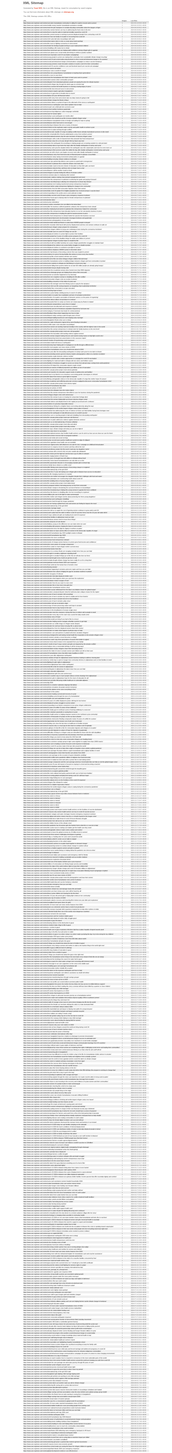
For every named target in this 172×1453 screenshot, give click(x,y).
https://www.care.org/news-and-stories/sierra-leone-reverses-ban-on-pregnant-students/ (50, 435)
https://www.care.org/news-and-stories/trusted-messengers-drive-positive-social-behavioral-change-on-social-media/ (59, 1333)
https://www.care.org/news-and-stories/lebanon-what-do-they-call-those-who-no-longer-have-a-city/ (53, 168)
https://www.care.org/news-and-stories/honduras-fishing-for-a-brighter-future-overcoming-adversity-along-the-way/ (58, 406)
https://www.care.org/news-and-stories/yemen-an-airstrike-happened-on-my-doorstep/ (49, 274)
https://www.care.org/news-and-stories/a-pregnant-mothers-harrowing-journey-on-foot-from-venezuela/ (55, 485)
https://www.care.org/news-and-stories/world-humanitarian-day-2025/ (44, 535)
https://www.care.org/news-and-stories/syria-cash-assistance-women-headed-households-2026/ (53, 1181)
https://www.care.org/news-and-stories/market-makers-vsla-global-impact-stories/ (48, 1435)
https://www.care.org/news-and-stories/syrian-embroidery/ (41, 202)
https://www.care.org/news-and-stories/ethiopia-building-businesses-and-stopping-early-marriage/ (53, 317)
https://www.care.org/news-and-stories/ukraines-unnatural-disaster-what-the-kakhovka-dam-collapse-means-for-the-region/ (61, 592)
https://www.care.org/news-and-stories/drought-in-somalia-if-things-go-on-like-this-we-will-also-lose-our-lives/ (56, 555)
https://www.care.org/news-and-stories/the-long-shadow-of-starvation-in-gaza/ (47, 950)
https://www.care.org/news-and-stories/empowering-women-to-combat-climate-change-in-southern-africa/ (55, 845)
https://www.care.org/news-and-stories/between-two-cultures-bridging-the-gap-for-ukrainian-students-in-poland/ (57, 571)
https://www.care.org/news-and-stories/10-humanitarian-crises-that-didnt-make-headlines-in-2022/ (53, 653)
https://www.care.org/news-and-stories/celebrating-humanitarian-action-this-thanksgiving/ (50, 1149)
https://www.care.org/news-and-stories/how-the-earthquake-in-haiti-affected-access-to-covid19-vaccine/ (55, 413)
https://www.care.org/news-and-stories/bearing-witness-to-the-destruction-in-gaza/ (48, 923)
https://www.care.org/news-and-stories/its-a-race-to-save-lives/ (42, 75)
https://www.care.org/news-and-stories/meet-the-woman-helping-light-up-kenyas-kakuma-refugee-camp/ (55, 399)
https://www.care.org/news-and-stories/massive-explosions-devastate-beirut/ (47, 859)
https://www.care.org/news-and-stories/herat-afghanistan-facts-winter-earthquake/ (48, 664)
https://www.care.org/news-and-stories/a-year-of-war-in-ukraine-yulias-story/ (47, 601)
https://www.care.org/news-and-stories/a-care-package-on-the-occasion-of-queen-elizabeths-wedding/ (54, 755)
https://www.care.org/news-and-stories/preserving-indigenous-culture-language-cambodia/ (51, 111)
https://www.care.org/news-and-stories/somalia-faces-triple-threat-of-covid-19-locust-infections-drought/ (55, 818)
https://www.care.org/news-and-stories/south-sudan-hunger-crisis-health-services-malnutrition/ (52, 1308)
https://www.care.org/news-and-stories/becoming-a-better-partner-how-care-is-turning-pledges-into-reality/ (56, 1247)
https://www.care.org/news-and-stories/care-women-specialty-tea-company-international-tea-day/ (53, 1267)
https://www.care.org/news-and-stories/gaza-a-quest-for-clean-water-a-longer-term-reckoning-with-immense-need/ (58, 961)
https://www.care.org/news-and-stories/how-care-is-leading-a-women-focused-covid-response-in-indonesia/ (56, 744)
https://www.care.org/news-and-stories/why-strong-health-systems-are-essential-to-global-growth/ (53, 1274)
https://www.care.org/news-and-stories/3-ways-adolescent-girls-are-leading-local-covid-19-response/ (54, 515)
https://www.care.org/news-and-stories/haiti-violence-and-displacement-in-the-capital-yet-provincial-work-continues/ (58, 401)
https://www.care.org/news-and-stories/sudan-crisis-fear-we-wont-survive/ (46, 1188)
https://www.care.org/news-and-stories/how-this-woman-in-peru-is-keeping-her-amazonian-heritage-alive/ (55, 397)
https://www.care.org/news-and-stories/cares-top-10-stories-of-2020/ (44, 898)
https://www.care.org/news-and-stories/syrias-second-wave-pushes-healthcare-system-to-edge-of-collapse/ (56, 440)
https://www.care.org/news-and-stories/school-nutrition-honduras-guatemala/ (46, 109)
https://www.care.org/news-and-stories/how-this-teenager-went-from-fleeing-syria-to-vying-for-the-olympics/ (56, 283)
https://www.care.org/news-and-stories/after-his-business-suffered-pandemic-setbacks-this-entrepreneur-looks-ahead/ (59, 206)
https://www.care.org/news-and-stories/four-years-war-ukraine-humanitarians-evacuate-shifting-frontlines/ (55, 1095)
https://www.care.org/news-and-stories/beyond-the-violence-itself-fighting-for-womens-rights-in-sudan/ (54, 1265)
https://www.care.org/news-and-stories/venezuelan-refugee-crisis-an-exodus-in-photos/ (50, 279)
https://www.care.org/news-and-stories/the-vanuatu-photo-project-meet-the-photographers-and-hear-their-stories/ (58, 877)
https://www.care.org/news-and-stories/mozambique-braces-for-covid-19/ (45, 1346)
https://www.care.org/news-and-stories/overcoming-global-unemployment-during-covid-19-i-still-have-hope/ (56, 775)
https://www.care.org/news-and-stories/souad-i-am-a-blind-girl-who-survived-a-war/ (48, 107)
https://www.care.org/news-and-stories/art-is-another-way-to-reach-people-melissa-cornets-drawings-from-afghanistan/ (60, 676)
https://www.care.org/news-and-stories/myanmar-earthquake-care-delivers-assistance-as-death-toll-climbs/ (56, 972)
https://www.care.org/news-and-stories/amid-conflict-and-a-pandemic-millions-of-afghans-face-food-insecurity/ (57, 757)
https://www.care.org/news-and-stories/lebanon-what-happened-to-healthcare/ (47, 1238)
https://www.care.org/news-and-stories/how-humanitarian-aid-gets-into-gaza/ (46, 941)
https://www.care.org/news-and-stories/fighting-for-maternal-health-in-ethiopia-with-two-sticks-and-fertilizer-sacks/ (58, 360)
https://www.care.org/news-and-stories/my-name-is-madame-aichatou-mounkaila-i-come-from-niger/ (54, 1061)
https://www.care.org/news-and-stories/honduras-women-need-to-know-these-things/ (49, 519)
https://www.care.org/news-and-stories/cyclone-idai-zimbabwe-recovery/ (45, 1380)
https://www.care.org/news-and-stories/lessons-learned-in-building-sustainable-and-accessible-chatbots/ (55, 857)
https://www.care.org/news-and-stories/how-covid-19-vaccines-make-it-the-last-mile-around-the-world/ (54, 746)
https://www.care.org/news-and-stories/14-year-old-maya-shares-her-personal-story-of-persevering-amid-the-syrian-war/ (60, 1324)
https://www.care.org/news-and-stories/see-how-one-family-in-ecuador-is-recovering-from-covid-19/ (54, 36)
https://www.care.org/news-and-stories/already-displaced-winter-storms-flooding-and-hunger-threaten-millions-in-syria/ (59, 1330)
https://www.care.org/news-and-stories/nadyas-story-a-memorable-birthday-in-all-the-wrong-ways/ (53, 646)
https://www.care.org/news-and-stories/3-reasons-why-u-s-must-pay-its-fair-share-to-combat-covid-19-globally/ (57, 725)
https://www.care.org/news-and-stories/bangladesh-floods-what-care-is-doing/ (47, 320)
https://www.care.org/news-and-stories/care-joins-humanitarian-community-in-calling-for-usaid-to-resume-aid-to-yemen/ (59, 23)
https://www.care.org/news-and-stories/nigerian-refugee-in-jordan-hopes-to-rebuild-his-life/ (50, 240)
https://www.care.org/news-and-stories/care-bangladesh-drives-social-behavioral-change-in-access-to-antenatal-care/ (59, 1038)
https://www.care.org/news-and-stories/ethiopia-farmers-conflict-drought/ (45, 1154)
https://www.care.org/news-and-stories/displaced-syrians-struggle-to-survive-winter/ (49, 703)
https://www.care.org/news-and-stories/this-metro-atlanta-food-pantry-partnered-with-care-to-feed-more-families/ (57, 773)
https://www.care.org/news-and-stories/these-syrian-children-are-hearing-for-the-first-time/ (51, 893)
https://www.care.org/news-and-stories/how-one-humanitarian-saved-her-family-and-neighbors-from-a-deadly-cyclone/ (59, 1056)
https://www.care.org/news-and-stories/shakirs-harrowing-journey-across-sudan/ (48, 1201)
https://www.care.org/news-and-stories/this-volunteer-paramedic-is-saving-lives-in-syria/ (50, 712)
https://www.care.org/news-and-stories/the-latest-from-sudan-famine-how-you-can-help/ (50, 1195)
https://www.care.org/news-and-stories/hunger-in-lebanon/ (41, 852)
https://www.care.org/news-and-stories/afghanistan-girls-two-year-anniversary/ (47, 673)
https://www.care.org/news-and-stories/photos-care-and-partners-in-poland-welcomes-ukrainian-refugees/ (55, 632)
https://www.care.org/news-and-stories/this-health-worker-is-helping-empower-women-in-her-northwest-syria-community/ (60, 714)
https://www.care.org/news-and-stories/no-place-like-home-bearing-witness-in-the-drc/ (49, 1068)
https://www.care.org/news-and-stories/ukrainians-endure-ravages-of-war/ (46, 580)
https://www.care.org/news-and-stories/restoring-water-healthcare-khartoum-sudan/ (49, 1285)
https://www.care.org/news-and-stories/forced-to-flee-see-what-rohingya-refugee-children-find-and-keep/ (55, 259)
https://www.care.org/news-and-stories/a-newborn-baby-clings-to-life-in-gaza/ (47, 925)
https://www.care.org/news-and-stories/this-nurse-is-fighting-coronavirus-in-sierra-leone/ (50, 43)
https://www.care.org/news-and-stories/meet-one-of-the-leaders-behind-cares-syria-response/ (52, 861)
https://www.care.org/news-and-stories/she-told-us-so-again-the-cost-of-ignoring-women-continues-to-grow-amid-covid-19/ (61, 510)
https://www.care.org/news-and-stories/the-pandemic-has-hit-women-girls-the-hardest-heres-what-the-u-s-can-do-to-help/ (60, 825)
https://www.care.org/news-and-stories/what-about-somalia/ (41, 886)
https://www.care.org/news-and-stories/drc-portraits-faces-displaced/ (44, 1151)
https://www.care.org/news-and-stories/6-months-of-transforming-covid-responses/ (48, 340)
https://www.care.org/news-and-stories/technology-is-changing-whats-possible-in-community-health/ (54, 1215)
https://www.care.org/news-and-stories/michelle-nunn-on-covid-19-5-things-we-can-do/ (50, 231)
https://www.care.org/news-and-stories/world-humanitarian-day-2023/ (44, 385)
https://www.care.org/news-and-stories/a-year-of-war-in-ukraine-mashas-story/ (47, 1029)
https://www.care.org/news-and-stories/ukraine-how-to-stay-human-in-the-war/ (47, 608)
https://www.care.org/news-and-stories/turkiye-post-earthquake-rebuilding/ (46, 499)
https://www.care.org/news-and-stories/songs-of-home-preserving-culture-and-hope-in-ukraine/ (52, 605)
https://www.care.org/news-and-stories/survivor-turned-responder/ (43, 975)
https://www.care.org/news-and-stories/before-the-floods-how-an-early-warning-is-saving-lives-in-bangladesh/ (57, 1394)
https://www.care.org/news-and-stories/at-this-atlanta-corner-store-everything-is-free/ (49, 689)
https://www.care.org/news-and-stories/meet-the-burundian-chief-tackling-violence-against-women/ (53, 333)
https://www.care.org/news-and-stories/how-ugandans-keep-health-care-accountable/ (49, 442)
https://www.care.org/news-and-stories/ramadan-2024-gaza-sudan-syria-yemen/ (48, 936)
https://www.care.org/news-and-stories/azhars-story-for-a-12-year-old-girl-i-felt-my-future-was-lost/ (53, 141)
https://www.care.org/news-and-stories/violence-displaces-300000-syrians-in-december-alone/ (52, 249)
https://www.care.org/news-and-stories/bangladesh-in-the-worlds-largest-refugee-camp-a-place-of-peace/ (55, 408)
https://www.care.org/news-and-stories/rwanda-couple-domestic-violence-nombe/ (48, 356)
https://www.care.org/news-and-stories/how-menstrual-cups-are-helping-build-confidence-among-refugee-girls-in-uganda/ (60, 50)
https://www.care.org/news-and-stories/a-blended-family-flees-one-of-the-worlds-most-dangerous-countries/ (56, 911)
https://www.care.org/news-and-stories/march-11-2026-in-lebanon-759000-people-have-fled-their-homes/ (55, 1138)
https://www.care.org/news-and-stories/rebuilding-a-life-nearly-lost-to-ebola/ (46, 48)
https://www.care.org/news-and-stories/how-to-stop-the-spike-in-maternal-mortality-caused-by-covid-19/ (55, 32)
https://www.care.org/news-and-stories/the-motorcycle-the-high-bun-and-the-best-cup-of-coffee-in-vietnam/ (56, 453)
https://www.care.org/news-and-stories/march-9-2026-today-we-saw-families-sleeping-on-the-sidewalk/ (55, 1124)
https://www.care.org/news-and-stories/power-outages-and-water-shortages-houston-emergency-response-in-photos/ (59, 814)
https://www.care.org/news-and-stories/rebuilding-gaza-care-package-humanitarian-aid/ (50, 966)
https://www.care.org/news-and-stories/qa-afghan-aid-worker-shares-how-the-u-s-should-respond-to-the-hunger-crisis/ (59, 816)
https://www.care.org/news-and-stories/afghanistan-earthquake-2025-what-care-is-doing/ (50, 1235)
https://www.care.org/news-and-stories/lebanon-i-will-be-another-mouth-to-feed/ (47, 170)
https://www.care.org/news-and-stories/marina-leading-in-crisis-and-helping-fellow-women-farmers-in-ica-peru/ (57, 1423)
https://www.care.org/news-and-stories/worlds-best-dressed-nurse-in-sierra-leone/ (48, 89)
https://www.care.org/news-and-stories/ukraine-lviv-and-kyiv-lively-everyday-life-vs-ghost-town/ (52, 626)
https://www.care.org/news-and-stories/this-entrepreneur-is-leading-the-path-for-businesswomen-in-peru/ (55, 213)
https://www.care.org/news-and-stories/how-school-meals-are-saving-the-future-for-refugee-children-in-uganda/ (57, 1446)
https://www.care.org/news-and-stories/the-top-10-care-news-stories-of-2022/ (47, 875)
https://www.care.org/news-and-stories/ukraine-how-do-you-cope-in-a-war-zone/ (48, 583)
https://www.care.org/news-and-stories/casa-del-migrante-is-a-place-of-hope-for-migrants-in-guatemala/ (55, 730)
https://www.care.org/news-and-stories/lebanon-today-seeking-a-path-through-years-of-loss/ (51, 315)
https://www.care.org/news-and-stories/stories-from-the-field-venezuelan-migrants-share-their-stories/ (54, 188)
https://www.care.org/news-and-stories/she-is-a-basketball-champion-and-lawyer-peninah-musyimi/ (53, 1011)
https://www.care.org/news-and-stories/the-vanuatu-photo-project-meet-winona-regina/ (49, 383)
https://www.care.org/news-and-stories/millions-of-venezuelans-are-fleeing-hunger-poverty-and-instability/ (55, 864)
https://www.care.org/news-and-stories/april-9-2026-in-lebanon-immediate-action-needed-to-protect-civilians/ (56, 1231)
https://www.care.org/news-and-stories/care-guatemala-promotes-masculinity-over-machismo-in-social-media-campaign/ (60, 1040)
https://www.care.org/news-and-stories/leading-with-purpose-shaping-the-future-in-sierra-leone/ (52, 526)
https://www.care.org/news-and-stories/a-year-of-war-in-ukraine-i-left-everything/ (48, 594)
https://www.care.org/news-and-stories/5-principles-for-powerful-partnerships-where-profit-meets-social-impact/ (57, 1328)
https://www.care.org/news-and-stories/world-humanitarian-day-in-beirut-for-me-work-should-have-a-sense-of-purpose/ (59, 1111)
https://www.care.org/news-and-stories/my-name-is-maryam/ (42, 802)
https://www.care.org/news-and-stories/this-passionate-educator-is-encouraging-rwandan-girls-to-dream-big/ (56, 462)
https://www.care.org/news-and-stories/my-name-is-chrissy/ (41, 796)
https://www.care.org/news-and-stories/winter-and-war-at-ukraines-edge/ (45, 603)
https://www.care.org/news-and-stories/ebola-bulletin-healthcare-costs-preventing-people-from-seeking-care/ (56, 1405)
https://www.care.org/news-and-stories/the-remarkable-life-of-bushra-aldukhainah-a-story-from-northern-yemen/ (57, 134)
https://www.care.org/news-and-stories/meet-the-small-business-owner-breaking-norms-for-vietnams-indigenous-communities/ (62, 1351)
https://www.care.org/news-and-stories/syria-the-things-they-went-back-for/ (46, 1000)
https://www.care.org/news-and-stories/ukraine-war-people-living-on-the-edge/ (47, 1090)
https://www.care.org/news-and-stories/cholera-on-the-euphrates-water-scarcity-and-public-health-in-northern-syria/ (58, 127)
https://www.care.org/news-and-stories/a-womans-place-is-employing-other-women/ (49, 175)
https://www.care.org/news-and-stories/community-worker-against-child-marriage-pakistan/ (51, 1378)
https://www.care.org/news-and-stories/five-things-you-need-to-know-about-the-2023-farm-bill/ (52, 737)
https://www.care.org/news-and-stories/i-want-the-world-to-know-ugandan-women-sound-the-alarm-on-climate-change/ (59, 1059)
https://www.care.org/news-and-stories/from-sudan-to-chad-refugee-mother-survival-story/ (51, 546)
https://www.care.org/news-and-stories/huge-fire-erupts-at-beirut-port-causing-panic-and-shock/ (52, 1104)
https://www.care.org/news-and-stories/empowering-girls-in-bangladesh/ (45, 1052)
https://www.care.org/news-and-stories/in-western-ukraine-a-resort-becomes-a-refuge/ (50, 637)
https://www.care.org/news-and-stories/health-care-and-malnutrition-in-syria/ (46, 698)
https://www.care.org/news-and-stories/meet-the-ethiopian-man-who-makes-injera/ (48, 390)
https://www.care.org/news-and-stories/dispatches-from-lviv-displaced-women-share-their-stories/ (53, 628)
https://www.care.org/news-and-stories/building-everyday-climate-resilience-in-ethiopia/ (49, 159)
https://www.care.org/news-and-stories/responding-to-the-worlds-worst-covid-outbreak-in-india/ (52, 193)
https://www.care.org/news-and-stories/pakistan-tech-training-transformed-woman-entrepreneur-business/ (55, 184)
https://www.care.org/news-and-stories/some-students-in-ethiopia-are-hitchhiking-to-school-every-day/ (54, 263)
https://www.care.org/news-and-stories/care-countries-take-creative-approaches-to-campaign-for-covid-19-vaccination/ (60, 358)
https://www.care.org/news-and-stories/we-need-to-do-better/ (42, 68)
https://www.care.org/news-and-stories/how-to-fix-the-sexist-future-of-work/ (46, 1161)
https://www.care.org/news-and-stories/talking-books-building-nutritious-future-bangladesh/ (51, 1421)
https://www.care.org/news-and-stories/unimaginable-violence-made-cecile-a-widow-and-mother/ (52, 830)
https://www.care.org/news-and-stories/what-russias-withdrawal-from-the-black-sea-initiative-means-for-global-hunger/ (59, 589)
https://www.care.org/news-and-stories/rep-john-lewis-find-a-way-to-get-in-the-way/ (48, 1072)
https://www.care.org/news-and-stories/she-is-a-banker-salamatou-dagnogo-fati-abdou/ (50, 685)
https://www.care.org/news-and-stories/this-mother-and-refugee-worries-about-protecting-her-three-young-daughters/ (59, 496)
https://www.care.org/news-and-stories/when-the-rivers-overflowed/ (44, 537)
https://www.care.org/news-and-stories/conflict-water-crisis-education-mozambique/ (49, 324)
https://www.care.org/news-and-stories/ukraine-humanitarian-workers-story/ (46, 587)
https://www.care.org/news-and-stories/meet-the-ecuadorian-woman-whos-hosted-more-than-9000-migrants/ (56, 270)
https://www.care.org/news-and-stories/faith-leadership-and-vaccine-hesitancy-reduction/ (50, 882)
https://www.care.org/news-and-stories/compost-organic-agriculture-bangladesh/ (48, 91)
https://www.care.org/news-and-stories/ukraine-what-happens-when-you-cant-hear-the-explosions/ (53, 578)
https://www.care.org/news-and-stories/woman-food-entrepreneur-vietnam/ (46, 540)
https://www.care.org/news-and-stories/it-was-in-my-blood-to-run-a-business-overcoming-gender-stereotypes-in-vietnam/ (60, 374)
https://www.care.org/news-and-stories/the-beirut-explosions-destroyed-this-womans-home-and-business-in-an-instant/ (59, 1122)
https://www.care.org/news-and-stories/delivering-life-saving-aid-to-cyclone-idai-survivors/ (50, 1385)
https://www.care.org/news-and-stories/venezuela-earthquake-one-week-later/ (47, 1292)
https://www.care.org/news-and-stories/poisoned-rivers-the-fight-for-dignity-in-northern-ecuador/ (52, 528)
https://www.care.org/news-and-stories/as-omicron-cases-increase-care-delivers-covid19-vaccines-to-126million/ (58, 1142)
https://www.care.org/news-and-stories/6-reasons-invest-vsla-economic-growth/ (47, 1444)
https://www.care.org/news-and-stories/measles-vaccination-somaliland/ (45, 1439)
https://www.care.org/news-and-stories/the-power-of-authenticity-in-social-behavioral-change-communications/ (57, 1419)
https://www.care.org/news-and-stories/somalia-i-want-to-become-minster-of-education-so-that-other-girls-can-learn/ (59, 166)
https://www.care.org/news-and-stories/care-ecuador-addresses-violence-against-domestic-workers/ (54, 419)
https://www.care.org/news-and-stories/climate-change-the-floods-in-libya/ (45, 100)
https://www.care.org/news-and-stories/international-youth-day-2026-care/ (46, 1412)
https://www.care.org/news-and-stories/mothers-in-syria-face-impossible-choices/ (48, 404)
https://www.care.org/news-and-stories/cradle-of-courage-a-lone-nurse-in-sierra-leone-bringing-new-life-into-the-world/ (59, 1002)
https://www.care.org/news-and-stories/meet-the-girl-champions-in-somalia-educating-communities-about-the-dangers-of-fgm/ (61, 27)
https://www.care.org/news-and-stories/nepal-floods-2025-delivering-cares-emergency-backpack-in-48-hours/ (57, 1430)
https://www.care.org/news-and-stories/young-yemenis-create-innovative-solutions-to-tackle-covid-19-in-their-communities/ (61, 64)
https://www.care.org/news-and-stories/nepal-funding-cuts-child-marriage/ (45, 988)
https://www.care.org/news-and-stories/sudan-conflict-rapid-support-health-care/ (48, 1208)
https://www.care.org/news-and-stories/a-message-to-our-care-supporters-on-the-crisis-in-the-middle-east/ (56, 963)
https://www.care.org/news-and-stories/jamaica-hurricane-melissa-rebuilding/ (46, 1244)
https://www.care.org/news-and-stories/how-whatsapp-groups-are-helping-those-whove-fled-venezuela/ (55, 272)
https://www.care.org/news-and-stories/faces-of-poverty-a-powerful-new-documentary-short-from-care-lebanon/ (57, 734)
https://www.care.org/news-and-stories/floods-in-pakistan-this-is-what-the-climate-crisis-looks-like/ (53, 163)
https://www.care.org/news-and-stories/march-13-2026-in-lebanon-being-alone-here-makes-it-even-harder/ (56, 1167)
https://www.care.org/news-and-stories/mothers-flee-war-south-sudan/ (44, 1281)
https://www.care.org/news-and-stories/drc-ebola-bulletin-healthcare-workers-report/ (49, 1340)
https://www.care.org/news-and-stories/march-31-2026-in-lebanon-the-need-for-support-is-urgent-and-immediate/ (58, 1222)
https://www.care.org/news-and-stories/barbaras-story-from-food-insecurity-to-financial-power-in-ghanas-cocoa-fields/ (59, 154)
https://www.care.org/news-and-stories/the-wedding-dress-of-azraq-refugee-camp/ (48, 481)
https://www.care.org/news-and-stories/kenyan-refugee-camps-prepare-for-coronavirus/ (50, 227)
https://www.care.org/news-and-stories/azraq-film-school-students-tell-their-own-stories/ (50, 256)
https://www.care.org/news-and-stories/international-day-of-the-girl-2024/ (45, 506)
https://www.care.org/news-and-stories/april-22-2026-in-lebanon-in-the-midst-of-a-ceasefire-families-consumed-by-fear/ (59, 1258)
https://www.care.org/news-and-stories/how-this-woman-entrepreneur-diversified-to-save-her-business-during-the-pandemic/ (61, 392)
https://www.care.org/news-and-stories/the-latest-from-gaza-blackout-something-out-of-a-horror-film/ (54, 1163)
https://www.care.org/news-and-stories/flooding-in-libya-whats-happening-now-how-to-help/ (51, 313)
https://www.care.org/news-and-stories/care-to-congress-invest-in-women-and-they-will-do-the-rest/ (54, 447)
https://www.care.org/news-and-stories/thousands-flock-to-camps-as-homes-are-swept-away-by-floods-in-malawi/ (58, 302)
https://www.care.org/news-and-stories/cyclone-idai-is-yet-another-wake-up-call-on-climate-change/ (53, 1383)
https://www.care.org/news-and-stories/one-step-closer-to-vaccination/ (45, 431)
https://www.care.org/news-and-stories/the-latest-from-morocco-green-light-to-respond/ (50, 376)
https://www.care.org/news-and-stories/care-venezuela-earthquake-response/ (47, 1317)
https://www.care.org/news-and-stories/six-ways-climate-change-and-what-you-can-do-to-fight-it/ (53, 428)
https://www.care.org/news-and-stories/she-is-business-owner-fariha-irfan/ (46, 766)
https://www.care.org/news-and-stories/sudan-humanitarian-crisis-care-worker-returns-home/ (52, 1183)
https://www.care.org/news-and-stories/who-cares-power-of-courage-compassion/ (48, 544)
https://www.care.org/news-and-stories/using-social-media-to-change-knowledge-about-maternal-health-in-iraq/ (57, 1335)
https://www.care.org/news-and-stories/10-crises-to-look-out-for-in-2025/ (45, 979)
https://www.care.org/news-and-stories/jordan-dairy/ (39, 200)
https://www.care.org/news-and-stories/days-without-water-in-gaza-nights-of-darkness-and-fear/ (52, 1045)
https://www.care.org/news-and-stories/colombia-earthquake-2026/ (43, 1414)
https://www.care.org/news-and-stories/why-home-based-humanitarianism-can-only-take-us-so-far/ (53, 460)
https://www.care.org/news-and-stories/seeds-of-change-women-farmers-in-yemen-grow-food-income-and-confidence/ (59, 542)
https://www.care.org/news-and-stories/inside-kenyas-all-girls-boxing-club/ (46, 268)
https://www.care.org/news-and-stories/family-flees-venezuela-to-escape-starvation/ (49, 288)
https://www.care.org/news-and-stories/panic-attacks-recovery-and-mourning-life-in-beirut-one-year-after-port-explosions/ (60, 900)
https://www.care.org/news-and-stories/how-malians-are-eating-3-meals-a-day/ (47, 1013)
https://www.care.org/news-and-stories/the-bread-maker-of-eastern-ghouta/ (46, 1398)
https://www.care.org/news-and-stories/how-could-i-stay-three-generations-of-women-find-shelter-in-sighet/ (56, 639)
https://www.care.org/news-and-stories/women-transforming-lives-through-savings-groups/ (51, 977)
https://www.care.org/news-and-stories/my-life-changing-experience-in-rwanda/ (47, 474)
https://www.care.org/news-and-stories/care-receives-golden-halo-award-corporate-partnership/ (52, 1256)
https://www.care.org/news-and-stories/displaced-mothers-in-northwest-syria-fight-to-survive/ (51, 247)
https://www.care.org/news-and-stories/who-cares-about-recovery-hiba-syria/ (47, 1093)
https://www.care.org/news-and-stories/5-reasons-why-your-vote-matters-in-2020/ (48, 1025)
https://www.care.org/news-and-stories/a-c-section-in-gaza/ (41, 927)
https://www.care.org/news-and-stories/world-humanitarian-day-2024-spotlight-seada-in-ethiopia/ (52, 533)
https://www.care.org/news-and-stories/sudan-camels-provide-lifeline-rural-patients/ (48, 1199)
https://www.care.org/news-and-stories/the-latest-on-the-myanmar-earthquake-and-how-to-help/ (52, 970)
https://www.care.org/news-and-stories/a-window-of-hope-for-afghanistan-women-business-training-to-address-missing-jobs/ (61, 657)
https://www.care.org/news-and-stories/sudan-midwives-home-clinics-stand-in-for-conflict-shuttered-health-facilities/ (58, 1197)
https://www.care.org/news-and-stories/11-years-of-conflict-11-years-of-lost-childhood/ (49, 707)
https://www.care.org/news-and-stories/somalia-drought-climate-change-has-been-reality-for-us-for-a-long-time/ (57, 560)
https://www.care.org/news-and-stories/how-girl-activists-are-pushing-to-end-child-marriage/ (51, 1376)
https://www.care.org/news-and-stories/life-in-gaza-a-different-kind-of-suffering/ (47, 947)
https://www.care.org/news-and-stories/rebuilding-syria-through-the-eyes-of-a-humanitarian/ (51, 696)
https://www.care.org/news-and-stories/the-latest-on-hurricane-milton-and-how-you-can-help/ (51, 1410)
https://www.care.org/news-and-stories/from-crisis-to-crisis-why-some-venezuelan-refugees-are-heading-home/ (57, 739)
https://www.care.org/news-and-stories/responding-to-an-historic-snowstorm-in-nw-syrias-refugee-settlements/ (57, 705)
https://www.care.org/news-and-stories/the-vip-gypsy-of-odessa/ (43, 574)
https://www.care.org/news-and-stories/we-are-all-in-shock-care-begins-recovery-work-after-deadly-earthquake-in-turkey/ (60, 152)
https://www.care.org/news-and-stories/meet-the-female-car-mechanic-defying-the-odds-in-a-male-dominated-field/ (58, 1004)
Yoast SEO (38, 8)
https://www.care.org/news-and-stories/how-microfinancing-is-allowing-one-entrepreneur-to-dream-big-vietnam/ (57, 181)
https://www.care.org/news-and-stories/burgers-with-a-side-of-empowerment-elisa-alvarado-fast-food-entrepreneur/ (58, 138)
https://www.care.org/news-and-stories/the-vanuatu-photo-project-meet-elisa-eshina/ (49, 426)
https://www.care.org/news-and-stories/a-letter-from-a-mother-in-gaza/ (44, 952)
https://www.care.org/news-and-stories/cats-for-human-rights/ (42, 113)
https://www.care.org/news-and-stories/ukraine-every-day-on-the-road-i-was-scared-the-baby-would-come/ (56, 614)
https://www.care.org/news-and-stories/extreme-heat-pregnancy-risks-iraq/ (46, 1312)
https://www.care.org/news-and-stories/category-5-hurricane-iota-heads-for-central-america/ (51, 311)
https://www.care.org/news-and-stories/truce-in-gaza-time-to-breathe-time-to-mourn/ (49, 93)
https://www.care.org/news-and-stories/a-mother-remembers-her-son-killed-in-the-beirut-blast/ (52, 204)
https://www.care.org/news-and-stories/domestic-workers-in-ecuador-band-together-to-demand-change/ (55, 843)
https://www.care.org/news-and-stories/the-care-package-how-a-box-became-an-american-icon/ (52, 1283)
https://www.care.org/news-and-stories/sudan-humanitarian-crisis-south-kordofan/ (48, 1428)
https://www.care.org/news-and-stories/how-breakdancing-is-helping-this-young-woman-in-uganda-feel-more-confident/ (59, 490)
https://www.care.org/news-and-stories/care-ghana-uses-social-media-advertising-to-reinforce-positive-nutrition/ (57, 52)
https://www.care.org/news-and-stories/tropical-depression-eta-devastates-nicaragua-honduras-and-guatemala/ (57, 218)
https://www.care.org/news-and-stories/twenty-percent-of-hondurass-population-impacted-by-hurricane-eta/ (56, 308)
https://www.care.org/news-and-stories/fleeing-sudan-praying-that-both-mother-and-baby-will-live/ (53, 1190)
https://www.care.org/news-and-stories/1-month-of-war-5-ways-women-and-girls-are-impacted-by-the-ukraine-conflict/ (59, 644)
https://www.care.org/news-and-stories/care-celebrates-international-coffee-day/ (47, 1034)
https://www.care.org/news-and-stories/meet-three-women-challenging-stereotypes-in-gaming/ (52, 834)
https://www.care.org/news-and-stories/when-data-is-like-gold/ (42, 1315)
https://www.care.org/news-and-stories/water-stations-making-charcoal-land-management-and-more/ (54, 177)
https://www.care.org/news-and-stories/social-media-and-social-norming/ (45, 438)
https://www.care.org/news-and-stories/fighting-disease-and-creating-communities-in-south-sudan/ (53, 1117)
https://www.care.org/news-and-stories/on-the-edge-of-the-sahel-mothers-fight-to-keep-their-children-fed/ (55, 866)
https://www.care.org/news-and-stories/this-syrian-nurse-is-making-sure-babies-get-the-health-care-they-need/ (57, 827)
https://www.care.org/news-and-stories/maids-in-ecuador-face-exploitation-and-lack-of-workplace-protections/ (57, 295)
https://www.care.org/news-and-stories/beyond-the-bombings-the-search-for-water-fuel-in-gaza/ (52, 959)
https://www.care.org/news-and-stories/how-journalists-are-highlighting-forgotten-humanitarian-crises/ (54, 1342)
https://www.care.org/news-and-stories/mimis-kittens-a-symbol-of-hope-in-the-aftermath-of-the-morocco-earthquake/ (59, 102)
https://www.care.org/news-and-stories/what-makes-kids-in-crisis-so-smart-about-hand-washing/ (53, 41)
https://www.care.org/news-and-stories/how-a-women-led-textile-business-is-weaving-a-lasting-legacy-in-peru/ (57, 86)
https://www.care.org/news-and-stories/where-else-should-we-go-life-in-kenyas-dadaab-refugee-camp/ (54, 118)
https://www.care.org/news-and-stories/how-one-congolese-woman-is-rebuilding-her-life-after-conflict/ (54, 277)
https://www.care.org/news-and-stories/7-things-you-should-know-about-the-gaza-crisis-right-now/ (53, 954)
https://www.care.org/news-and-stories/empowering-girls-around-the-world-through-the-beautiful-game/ (54, 768)
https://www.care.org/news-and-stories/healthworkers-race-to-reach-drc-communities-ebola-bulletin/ (54, 1426)
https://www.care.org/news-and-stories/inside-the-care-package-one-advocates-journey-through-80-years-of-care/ (58, 1362)
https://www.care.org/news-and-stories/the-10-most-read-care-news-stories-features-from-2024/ (53, 904)
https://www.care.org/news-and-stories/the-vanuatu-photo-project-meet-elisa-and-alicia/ (50, 424)
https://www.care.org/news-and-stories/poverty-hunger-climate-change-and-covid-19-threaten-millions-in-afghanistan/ (59, 868)
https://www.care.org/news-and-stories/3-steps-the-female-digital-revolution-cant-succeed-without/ (53, 1120)
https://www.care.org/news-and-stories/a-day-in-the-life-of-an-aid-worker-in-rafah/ (48, 932)
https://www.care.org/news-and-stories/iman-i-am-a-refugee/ (41, 789)
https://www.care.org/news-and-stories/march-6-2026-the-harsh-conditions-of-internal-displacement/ (54, 1127)
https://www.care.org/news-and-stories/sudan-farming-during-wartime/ (44, 1204)
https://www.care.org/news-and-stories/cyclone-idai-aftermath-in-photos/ (45, 1387)
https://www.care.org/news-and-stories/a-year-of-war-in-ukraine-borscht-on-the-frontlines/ (50, 598)
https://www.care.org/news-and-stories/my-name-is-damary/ (41, 798)
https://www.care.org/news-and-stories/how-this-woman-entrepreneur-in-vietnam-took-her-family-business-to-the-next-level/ (61, 329)
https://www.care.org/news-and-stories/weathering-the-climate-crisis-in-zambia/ (47, 1088)
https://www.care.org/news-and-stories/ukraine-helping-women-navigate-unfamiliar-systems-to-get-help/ (55, 621)
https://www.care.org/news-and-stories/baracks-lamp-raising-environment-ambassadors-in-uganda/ (53, 157)
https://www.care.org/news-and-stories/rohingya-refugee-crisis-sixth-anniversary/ (48, 394)
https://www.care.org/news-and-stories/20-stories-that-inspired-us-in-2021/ (46, 991)
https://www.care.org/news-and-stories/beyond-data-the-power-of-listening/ (46, 1031)
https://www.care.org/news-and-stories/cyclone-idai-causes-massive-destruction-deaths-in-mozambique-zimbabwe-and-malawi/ (62, 1389)
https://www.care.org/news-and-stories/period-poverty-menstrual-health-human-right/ (49, 1367)
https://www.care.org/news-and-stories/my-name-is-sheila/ (41, 807)
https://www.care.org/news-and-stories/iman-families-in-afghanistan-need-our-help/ (48, 517)
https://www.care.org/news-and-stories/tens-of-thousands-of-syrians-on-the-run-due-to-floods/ (52, 716)
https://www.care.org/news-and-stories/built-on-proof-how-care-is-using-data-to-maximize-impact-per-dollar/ (56, 1437)
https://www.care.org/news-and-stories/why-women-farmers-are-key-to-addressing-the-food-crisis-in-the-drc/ (57, 30)
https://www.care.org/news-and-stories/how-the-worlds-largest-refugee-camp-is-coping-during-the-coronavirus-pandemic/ (60, 787)
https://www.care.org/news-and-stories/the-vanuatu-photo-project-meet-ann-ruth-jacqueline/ (51, 331)
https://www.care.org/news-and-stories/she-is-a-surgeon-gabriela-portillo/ (45, 771)
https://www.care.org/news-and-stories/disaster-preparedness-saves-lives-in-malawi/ (49, 304)
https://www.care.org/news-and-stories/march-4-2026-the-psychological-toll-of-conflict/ (49, 1131)
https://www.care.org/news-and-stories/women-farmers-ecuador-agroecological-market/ (50, 1140)
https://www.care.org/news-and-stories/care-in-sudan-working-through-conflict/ (47, 129)
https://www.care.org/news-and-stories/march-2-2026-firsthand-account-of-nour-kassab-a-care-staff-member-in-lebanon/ (60, 1136)
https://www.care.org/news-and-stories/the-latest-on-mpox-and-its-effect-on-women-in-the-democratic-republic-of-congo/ (60, 530)
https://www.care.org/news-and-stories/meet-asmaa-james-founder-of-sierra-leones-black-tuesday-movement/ (57, 1319)
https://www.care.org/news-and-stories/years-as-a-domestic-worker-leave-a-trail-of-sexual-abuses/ (53, 907)
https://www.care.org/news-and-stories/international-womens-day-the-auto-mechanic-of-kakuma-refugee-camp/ (57, 136)
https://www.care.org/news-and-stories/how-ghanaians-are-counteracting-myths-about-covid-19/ (52, 478)
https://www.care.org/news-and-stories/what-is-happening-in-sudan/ (44, 1206)
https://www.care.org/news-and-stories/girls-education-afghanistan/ (43, 671)
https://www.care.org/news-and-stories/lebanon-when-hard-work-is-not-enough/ (47, 123)
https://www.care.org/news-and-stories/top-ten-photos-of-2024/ (42, 388)
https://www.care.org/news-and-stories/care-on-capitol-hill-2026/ (43, 1233)
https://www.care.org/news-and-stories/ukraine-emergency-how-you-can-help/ (47, 884)
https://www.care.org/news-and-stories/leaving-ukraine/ (40, 567)
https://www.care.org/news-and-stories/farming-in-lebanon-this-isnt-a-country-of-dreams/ (50, 125)
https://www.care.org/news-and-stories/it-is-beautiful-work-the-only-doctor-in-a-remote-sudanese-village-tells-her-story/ (59, 1213)
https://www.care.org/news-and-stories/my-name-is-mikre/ (41, 805)
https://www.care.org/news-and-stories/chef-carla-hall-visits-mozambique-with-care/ (49, 39)
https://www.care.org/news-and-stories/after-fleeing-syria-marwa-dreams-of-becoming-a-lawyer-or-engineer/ (56, 467)
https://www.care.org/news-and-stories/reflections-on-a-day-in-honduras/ (45, 1355)
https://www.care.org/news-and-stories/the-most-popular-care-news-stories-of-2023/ (49, 347)
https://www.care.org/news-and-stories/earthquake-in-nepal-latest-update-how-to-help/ (49, 1224)
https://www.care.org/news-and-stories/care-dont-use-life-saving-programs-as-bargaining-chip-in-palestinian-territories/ (59, 286)
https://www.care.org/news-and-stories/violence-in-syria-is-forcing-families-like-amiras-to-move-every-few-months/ (58, 254)
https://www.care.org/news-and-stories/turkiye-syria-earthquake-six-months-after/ (48, 116)
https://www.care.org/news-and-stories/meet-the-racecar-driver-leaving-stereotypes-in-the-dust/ (52, 1063)
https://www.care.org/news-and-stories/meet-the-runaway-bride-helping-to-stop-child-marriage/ (52, 1018)
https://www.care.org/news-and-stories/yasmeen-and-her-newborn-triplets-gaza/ (48, 916)
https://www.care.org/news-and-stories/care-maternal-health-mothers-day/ (46, 1260)
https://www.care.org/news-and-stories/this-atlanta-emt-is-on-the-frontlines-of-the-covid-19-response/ (54, 780)
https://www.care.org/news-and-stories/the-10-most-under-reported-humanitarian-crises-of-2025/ (53, 1306)
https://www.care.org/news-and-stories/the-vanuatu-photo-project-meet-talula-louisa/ (49, 483)
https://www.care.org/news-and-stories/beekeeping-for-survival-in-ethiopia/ (46, 1145)
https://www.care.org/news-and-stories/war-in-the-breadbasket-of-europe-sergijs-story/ (50, 610)
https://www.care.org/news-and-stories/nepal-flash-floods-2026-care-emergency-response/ (51, 1448)
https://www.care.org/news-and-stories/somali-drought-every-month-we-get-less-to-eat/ (50, 558)
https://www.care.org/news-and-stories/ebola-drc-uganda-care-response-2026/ (47, 1272)
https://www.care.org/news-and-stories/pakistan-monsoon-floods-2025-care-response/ (49, 562)
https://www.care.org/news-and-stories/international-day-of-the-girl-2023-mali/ (47, 1371)
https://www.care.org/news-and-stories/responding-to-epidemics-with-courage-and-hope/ (50, 1074)
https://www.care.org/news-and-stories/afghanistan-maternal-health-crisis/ (46, 1022)
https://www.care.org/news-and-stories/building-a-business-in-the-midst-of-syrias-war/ (49, 281)
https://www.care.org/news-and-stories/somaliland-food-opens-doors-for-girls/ (47, 902)
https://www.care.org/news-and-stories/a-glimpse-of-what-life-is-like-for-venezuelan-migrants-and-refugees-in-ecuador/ (59, 728)
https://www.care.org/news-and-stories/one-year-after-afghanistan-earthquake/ (47, 655)
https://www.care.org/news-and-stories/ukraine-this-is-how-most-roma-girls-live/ (47, 585)
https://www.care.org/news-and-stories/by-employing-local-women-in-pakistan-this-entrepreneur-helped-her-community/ (60, 209)
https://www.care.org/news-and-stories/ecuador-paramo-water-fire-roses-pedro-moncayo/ (51, 1276)
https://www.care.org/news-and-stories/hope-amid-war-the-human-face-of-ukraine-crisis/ (50, 564)
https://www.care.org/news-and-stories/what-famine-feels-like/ (42, 549)
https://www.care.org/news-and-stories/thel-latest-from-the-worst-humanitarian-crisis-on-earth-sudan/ (54, 1192)
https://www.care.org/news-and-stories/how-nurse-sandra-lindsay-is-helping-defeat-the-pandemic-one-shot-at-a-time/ (59, 850)
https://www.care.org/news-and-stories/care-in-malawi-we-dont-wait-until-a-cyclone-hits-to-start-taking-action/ (56, 759)
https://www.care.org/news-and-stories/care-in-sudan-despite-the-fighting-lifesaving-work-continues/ (54, 1210)
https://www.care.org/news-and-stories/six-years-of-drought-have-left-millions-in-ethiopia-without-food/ (54, 458)
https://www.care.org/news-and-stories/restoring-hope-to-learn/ (42, 290)
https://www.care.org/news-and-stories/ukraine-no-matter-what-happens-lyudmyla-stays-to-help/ (52, 630)
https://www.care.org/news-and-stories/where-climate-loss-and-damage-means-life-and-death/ (52, 889)
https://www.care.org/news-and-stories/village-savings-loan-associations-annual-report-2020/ (51, 1396)
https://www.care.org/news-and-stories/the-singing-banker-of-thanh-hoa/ (45, 456)
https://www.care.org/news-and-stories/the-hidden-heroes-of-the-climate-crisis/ (47, 823)
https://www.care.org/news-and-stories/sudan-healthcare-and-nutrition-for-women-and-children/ (52, 1249)
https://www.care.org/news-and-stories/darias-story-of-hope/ (41, 617)
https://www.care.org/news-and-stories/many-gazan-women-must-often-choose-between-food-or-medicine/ (56, 793)
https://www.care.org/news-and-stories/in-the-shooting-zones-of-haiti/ (44, 1242)
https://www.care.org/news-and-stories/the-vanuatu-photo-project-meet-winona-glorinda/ (50, 370)
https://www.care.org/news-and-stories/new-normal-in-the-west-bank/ (44, 913)
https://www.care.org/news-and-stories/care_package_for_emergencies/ (45, 1269)
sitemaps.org (69, 12)
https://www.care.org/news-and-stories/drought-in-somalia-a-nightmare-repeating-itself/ (49, 553)
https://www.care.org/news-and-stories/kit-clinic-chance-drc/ (41, 1097)
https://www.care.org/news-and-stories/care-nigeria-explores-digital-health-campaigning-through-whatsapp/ (56, 1147)
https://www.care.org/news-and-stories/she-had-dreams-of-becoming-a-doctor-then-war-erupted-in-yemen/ (56, 252)
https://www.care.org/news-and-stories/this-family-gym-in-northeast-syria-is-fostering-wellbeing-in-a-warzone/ (56, 710)
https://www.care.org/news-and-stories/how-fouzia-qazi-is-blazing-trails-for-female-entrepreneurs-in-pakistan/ (56, 197)
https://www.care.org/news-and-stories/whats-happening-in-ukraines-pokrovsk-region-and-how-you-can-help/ (57, 569)
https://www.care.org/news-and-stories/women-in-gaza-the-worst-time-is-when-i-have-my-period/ (53, 1369)
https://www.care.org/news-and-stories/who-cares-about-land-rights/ (44, 1165)
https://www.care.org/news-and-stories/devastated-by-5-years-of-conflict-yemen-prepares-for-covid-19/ (55, 236)
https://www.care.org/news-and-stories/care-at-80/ (38, 1179)
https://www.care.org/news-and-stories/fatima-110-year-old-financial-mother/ (46, 95)
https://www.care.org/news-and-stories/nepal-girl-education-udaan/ (43, 1303)
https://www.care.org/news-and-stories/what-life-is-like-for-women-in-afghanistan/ (48, 666)
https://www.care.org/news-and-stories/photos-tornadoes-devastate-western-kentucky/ (50, 687)
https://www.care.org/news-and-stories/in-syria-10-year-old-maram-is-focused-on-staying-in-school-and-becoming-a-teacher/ (61, 764)
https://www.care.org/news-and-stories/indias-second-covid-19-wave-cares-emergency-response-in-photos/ (56, 195)
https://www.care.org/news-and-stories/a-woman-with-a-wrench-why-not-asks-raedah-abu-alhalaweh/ (54, 451)
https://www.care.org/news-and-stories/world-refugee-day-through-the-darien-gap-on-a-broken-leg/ (53, 84)
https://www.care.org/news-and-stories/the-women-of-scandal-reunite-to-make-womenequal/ (51, 1083)
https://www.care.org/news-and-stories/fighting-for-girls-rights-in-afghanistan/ (46, 662)
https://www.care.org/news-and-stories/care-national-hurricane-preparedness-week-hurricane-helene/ (54, 1408)
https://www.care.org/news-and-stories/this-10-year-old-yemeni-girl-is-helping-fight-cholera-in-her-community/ (56, 895)
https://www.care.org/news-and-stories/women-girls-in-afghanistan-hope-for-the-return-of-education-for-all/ (56, 678)
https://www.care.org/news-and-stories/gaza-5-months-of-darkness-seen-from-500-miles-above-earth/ (54, 938)
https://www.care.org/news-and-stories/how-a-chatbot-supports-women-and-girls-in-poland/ (51, 848)
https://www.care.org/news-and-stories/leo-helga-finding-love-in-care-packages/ (47, 778)
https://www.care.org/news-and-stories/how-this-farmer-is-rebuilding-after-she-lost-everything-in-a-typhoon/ (56, 492)
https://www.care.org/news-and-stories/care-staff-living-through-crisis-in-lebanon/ (48, 1337)
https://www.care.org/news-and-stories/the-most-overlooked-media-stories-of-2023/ (49, 873)
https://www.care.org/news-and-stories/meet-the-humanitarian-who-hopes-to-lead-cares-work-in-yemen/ (55, 77)
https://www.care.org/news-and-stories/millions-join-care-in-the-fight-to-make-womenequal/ (51, 494)
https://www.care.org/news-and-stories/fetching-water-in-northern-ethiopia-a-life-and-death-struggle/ (53, 1156)
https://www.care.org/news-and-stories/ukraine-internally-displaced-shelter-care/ (48, 576)
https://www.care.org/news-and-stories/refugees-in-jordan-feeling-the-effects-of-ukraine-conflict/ (52, 172)
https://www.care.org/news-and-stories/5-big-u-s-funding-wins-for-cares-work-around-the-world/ (52, 836)
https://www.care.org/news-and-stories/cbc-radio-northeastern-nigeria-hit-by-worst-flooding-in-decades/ (55, 322)
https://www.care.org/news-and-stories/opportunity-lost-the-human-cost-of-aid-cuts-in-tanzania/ (52, 721)
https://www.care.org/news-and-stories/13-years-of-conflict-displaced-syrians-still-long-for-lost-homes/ (54, 700)
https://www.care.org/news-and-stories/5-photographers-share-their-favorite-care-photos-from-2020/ (54, 753)
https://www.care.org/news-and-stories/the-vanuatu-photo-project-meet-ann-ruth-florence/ (50, 417)
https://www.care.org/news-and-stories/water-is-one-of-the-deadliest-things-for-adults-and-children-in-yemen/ (56, 238)
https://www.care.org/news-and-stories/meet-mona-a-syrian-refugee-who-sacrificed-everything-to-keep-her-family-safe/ (60, 1344)
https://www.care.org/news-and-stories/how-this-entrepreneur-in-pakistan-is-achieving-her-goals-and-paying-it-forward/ (59, 179)
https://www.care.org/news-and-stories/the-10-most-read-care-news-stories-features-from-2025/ (53, 1251)
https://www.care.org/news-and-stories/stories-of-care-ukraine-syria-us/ (45, 1299)
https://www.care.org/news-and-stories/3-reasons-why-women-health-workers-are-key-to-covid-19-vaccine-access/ (59, 811)
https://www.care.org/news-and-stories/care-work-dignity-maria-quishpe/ (45, 1290)
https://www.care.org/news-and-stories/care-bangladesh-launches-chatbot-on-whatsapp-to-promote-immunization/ (58, 1036)
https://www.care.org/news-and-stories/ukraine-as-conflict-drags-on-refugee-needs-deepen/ (51, 623)
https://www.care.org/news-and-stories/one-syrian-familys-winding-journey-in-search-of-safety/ (52, 292)
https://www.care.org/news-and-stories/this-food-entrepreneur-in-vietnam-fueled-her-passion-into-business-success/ (59, 215)
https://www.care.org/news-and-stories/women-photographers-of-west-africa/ (47, 220)
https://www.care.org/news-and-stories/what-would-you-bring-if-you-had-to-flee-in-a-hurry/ (51, 619)
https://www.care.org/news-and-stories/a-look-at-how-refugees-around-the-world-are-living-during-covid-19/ (56, 1027)
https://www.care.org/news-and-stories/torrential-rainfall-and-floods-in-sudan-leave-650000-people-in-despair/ (56, 222)
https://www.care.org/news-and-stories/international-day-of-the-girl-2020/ (45, 791)
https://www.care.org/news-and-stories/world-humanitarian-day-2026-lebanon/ (47, 1417)
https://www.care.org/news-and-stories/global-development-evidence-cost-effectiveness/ (50, 1451)
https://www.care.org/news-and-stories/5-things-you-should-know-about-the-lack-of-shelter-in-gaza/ (53, 943)
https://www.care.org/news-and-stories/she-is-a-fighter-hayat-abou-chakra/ (46, 784)
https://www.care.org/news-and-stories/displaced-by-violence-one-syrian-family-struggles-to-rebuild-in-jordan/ (56, 245)
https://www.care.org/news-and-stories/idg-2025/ (38, 682)
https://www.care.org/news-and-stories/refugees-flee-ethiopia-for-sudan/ (45, 782)
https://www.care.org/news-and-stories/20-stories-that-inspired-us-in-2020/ (46, 993)
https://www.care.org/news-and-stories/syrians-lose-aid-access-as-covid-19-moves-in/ (50, 821)
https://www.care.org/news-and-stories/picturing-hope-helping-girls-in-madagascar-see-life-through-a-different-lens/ (58, 345)
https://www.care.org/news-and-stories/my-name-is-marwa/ (41, 800)
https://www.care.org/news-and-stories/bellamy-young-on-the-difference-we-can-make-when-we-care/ (54, 524)
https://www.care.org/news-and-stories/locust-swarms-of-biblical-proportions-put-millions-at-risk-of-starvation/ (56, 367)
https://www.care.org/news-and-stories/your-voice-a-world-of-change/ (44, 70)
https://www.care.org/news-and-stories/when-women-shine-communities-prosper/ (48, 79)
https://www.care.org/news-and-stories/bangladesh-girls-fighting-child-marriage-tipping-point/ (51, 1374)
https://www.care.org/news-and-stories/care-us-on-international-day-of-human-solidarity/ (50, 422)
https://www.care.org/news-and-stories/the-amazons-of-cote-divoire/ (44, 521)
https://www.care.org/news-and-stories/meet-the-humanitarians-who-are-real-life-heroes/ (50, 1065)
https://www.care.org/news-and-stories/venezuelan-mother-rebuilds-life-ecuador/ (48, 968)
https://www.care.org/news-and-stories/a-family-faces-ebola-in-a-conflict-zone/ (47, 465)
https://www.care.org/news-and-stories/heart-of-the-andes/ (41, 691)
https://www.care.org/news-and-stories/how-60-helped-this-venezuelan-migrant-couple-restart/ (52, 365)
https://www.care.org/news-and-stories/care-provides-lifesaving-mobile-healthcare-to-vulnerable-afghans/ (55, 680)
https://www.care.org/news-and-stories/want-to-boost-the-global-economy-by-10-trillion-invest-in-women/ (55, 832)
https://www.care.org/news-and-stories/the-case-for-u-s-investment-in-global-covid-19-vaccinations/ (54, 1401)
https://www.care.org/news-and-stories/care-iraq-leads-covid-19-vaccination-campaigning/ (51, 55)
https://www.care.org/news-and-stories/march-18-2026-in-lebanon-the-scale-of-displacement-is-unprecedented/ (57, 1172)
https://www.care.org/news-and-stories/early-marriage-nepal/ (42, 508)
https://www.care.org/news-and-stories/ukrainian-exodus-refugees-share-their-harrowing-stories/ (53, 648)
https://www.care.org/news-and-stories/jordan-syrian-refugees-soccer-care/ (46, 1364)
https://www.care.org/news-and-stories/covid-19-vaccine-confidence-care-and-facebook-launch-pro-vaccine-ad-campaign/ (61, 66)
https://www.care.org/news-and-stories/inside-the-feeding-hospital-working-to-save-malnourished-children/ (55, 45)
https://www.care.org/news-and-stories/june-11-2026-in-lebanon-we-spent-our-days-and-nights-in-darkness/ (56, 1278)
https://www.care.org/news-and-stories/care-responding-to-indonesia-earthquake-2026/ (50, 1432)
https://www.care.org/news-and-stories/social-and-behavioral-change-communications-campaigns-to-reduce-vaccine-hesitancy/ (62, 61)
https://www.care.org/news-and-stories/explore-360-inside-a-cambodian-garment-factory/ (50, 1321)
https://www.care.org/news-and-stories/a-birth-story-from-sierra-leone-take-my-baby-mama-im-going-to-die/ (56, 98)
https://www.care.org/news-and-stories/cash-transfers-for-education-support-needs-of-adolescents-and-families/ (57, 372)
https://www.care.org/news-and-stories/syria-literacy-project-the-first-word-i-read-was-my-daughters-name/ (56, 449)
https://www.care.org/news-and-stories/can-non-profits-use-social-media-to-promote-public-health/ (53, 981)
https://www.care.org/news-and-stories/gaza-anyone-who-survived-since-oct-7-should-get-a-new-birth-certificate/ (58, 1263)
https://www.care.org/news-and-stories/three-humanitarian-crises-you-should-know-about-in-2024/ (53, 349)
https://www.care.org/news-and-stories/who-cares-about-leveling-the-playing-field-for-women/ (51, 1020)
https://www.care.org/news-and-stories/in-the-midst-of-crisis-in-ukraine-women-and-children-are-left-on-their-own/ (58, 651)
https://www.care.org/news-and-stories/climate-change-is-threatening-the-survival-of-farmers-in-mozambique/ (56, 487)
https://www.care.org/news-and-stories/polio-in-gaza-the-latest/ (42, 920)
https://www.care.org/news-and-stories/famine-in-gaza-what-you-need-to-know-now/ (49, 1297)
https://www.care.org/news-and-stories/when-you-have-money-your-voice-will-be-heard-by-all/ (52, 891)
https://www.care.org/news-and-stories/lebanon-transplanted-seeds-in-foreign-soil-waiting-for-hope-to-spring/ (56, 120)
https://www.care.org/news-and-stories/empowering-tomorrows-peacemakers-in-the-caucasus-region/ (54, 338)
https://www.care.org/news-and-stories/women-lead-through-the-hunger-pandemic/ (48, 501)
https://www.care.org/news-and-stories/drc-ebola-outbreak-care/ (43, 1287)
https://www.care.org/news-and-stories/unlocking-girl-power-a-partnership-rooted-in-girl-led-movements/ (55, 1442)
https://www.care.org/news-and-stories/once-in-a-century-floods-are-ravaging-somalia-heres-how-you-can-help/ (57, 551)
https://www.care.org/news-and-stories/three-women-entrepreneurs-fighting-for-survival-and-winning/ (54, 1106)
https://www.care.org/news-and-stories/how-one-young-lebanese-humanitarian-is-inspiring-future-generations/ (57, 73)
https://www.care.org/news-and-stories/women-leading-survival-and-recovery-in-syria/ (49, 694)
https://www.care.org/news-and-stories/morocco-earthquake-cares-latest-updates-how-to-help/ (52, 104)
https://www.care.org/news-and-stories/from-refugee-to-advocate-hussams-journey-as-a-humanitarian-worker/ (57, 995)
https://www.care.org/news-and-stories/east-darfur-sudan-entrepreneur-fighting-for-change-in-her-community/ (57, 186)
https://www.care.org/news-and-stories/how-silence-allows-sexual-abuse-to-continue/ (49, 299)
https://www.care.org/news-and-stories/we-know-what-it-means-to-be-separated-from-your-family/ (53, 642)
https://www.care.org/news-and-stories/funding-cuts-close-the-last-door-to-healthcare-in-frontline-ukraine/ (55, 723)
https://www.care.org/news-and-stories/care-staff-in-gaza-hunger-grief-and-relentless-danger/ (52, 1294)
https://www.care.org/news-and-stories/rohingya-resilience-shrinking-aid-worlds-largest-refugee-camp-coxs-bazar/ (58, 1099)
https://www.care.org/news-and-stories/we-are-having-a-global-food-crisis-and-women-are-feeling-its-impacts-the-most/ (60, 503)
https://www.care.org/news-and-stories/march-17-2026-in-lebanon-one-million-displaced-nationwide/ (53, 1174)
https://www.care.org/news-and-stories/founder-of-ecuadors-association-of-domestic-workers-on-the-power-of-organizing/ (60, 297)
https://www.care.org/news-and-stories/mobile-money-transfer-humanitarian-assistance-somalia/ (52, 25)
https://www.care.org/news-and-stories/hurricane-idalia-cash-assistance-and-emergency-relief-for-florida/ (55, 855)
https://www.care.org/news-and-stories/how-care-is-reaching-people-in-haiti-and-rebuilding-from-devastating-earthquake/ (60, 415)
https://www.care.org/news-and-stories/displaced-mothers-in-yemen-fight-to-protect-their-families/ (53, 234)
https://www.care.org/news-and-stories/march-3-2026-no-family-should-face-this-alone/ (50, 1133)
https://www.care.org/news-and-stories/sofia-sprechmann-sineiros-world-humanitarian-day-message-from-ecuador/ (58, 1079)
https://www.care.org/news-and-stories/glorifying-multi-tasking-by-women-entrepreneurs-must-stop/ (53, 1158)
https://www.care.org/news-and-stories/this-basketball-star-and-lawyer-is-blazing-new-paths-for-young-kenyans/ (57, 1009)
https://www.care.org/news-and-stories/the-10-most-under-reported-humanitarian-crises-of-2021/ (53, 1403)
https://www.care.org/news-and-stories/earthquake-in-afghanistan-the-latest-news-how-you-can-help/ (54, 669)
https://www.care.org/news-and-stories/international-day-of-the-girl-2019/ (45, 469)
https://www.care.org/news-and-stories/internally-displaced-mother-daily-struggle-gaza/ (50, 918)
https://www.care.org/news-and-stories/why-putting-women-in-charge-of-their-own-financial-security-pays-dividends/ (59, 1108)
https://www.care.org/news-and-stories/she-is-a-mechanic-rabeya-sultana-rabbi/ (48, 1006)
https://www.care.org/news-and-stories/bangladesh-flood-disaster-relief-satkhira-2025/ (49, 1170)
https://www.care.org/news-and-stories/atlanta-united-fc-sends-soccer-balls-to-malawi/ (49, 839)
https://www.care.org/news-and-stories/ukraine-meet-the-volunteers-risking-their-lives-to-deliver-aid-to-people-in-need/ (59, 612)
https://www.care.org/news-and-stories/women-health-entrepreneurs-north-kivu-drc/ (49, 1240)
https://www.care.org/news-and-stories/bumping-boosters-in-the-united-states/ (47, 841)
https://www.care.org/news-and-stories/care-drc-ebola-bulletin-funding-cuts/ (46, 1310)
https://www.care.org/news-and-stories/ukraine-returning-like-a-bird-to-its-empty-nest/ (49, 1086)
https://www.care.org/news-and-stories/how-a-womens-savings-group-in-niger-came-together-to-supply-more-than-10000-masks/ (63, 741)
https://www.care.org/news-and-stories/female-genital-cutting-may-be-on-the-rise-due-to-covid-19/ (53, 1015)
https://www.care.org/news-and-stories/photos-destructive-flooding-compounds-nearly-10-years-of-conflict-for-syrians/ (59, 719)
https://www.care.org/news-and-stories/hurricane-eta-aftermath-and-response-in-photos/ (50, 306)
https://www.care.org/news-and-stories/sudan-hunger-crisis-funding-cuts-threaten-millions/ (51, 1185)
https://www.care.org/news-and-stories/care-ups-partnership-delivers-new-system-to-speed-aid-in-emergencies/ (57, 161)
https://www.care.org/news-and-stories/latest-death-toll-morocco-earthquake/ (47, 342)
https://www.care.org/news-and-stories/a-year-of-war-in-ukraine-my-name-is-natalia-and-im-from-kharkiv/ (55, 596)
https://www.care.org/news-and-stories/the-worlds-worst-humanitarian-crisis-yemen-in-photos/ (52, 879)
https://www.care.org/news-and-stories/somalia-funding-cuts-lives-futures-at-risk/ (48, 1102)
